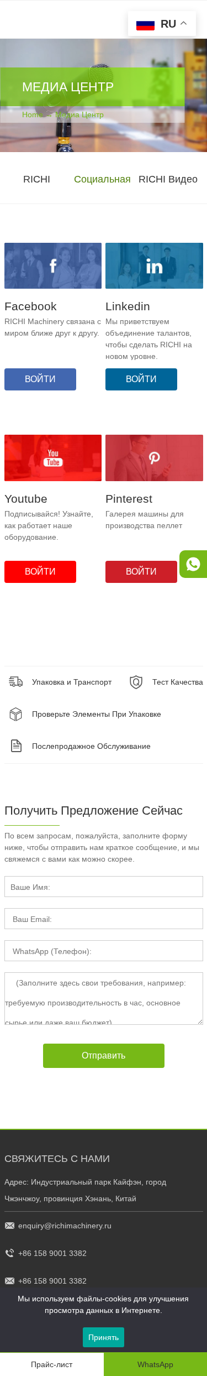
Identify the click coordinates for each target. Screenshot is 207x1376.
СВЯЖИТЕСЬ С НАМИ (57, 1158)
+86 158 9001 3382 (52, 1253)
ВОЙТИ (40, 379)
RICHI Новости (37, 196)
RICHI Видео (168, 179)
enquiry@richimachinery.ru (65, 1225)
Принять (103, 1337)
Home (32, 114)
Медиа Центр (79, 114)
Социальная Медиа (102, 196)
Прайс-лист (51, 1364)
